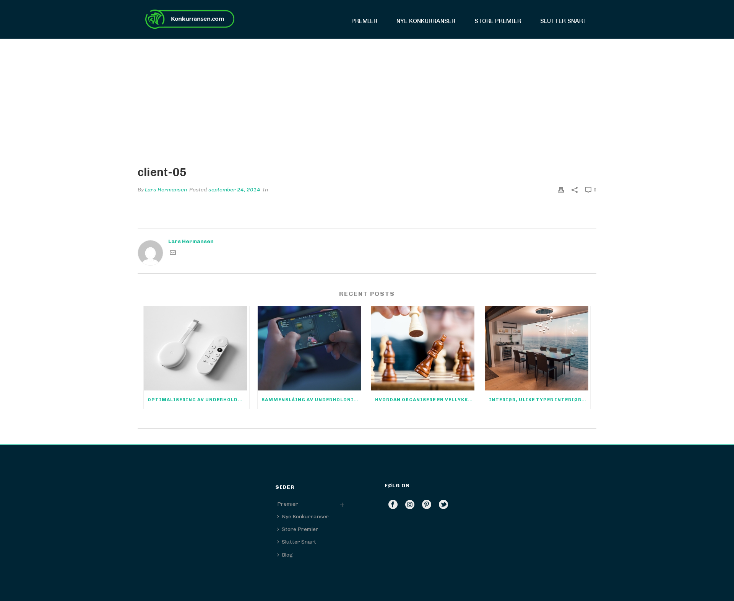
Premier (287, 504)
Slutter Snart (563, 20)
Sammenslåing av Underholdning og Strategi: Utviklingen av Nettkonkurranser (312, 399)
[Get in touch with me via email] (173, 254)
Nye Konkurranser (425, 20)
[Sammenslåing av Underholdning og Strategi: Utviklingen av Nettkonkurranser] (310, 348)
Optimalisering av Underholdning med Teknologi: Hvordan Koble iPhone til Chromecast (198, 399)
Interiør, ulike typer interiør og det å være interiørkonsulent (540, 399)
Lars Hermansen (166, 189)
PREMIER (364, 20)
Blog (287, 555)
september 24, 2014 (234, 189)
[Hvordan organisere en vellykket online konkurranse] (424, 348)
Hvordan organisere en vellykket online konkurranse (426, 399)
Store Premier (497, 20)
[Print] (561, 189)
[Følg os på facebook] (393, 505)
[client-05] (367, 96)
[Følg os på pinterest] (426, 505)
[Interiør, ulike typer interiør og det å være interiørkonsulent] (538, 348)
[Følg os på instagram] (409, 505)
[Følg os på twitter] (443, 505)
